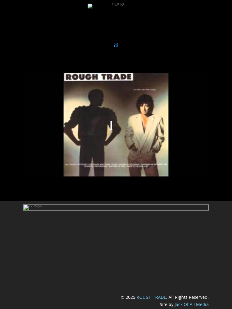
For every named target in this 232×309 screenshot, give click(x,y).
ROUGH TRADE (151, 297)
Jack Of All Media (192, 304)
